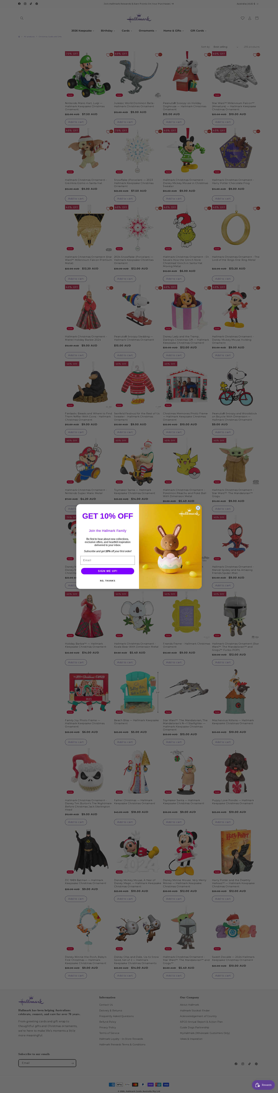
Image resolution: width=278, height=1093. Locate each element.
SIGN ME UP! (107, 571)
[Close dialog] (198, 508)
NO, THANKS (107, 581)
